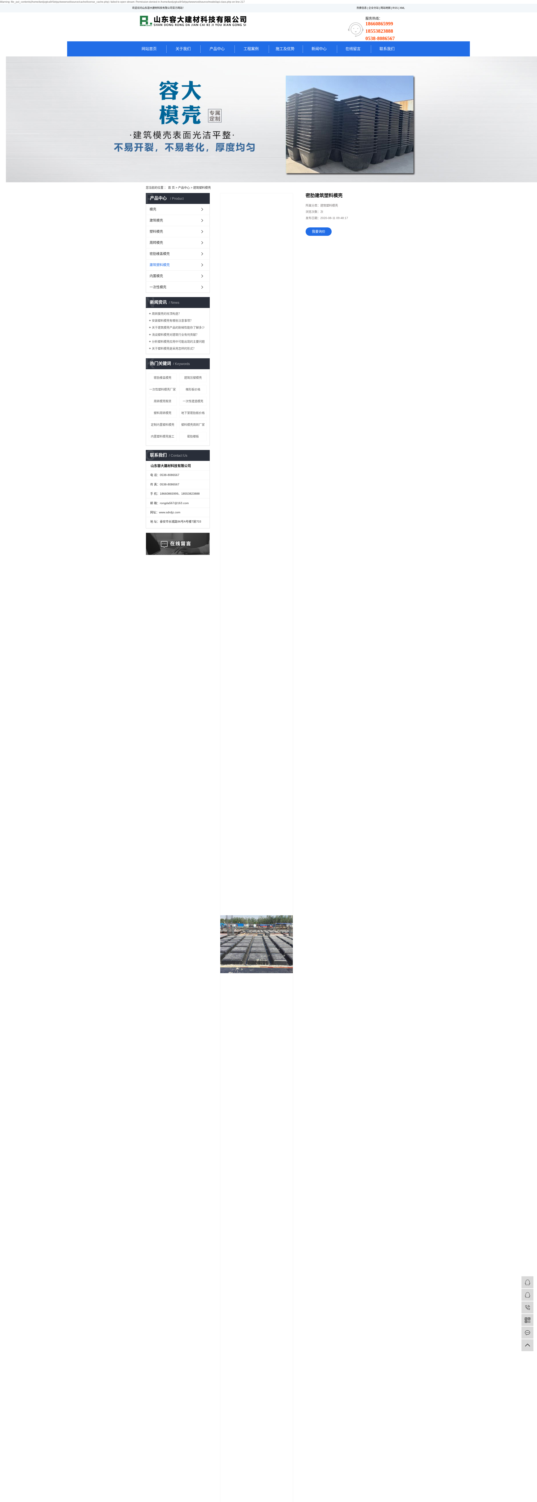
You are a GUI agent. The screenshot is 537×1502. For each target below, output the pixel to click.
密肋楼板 (193, 436)
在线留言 (353, 49)
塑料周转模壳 (162, 413)
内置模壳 (156, 276)
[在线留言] (527, 1333)
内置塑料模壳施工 (162, 436)
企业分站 (374, 8)
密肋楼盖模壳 (160, 254)
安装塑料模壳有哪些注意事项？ (172, 320)
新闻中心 (319, 49)
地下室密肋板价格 (193, 413)
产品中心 (217, 49)
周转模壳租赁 (162, 401)
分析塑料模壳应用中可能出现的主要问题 (178, 341)
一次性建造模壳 (193, 401)
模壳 (153, 209)
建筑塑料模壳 (202, 187)
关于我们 (183, 49)
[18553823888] (527, 1307)
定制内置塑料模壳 (162, 424)
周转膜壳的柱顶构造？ (166, 313)
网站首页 (149, 49)
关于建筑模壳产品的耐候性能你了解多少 (178, 327)
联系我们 (387, 49)
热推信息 (362, 8)
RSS (395, 8)
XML (402, 8)
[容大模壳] (527, 1282)
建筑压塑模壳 (193, 377)
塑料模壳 (156, 231)
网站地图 (386, 8)
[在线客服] (527, 1295)
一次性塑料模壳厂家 (162, 389)
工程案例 (251, 49)
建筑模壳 (156, 220)
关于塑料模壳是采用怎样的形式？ (174, 348)
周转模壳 (156, 242)
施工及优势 (285, 49)
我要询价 (318, 231)
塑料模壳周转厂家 (193, 424)
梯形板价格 (193, 389)
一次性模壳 (158, 287)
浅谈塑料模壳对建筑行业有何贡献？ (175, 334)
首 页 (171, 187)
